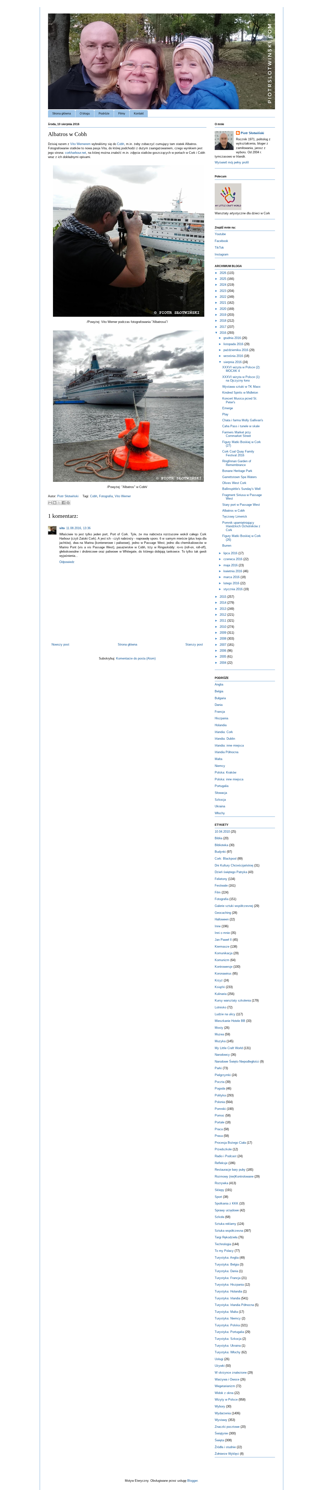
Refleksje (221, 1163)
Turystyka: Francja (227, 1278)
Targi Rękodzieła (226, 1237)
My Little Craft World (229, 1048)
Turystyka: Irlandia (227, 1298)
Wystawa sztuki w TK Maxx (241, 386)
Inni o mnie (222, 933)
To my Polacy (224, 1251)
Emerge (227, 408)
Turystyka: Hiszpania (229, 1284)
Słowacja (221, 793)
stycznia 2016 (233, 589)
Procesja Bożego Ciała (230, 1142)
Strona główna (61, 113)
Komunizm (222, 960)
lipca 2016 (230, 553)
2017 (223, 327)
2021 (223, 302)
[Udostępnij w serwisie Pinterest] (68, 502)
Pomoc (219, 1115)
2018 (223, 320)
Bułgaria (220, 698)
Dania (219, 705)
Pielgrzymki (223, 1075)
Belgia (219, 691)
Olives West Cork (234, 483)
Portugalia (221, 786)
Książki (220, 987)
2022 (223, 297)
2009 (223, 632)
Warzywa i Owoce (227, 1379)
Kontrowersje (223, 966)
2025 (223, 279)
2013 (223, 609)
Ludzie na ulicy (225, 1014)
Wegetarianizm (225, 1386)
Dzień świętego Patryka (231, 872)
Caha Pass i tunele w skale (241, 426)
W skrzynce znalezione (231, 1372)
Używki (220, 1365)
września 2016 (233, 356)
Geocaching (223, 912)
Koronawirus (223, 973)
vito (62, 528)
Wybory (220, 1406)
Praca (219, 1129)
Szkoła (219, 1217)
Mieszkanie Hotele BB (230, 1021)
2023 (223, 291)
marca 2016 (231, 577)
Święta (219, 1440)
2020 (223, 309)
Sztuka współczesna (229, 1230)
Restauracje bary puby (230, 1169)
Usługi (219, 1359)
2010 (223, 627)
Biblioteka (221, 845)
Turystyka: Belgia (227, 1264)
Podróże (104, 113)
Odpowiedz (66, 562)
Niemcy (220, 766)
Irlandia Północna (226, 752)
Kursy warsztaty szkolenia (233, 1000)
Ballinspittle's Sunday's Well (241, 489)
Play (225, 414)
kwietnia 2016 (233, 571)
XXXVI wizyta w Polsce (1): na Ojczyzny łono (241, 378)
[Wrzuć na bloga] (54, 502)
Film (218, 892)
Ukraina (220, 806)
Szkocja (220, 799)
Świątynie (221, 1433)
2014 (223, 602)
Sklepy (219, 1190)
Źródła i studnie (225, 1447)
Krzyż (219, 980)
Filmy (121, 113)
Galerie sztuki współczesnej (234, 906)
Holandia (221, 725)
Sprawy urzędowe (227, 1210)
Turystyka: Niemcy (228, 1318)
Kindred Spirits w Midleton (240, 392)
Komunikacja (223, 953)
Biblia (218, 838)
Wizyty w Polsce (226, 1399)
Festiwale (221, 885)
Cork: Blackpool (225, 858)
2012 (223, 614)
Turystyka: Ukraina (228, 1345)
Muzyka (220, 1041)
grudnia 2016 (232, 338)
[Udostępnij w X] (59, 502)
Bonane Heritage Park (237, 471)
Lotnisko (220, 1007)
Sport (218, 1197)
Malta (218, 759)
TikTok (219, 247)
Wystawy (221, 1420)
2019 (223, 314)
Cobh (120, 144)
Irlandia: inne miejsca (229, 745)
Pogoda (220, 1088)
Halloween (222, 919)
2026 (223, 273)
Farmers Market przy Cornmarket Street (236, 434)
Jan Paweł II (223, 939)
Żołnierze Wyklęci (227, 1453)
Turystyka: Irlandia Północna (234, 1305)
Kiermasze (222, 946)
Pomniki (220, 1109)
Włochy (220, 813)
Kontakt (139, 113)
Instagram (221, 254)
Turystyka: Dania (226, 1271)
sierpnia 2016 (233, 362)
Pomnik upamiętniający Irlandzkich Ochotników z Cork (241, 526)
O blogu (85, 113)
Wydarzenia (223, 1413)
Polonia (220, 1102)
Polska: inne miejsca (229, 779)
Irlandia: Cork (224, 732)
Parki (218, 1068)
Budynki (220, 851)
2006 (223, 650)
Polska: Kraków (225, 772)
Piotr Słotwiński (68, 496)
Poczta (219, 1082)
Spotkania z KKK (226, 1203)
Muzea (219, 1034)
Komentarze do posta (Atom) (136, 658)
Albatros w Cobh (233, 510)
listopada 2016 (233, 344)
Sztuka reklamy (225, 1224)
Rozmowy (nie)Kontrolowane (234, 1176)
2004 (223, 662)
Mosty (219, 1027)
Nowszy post (60, 644)
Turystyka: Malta (226, 1312)
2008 (223, 638)
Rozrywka (221, 1183)
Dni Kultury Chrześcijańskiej (234, 865)
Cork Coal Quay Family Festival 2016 (238, 453)
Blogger (192, 1480)
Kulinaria (221, 994)
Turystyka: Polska (227, 1325)
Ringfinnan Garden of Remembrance (236, 463)
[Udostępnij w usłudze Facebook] (63, 502)
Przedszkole (223, 1149)
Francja (220, 711)
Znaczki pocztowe (227, 1426)
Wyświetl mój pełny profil (232, 162)
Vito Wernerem (80, 144)
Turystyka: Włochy (227, 1352)
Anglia (219, 684)
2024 (223, 284)
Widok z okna (224, 1393)
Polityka (220, 1095)
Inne (218, 926)
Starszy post (194, 644)
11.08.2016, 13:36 (78, 528)
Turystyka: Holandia (228, 1291)
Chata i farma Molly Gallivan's (242, 420)
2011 (223, 620)
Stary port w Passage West (241, 504)
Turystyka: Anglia (227, 1257)
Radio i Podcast (225, 1156)
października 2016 (236, 350)
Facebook (221, 241)
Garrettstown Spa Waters (239, 477)
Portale (219, 1122)
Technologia (223, 1244)
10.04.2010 (222, 831)
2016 (223, 332)
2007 (223, 644)
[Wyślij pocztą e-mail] (50, 502)
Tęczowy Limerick (234, 516)
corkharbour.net (75, 152)
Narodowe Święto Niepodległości (237, 1061)
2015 (223, 596)
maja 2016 (231, 565)
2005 (223, 656)
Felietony (221, 879)
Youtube (220, 234)
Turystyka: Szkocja (228, 1339)
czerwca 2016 (233, 559)
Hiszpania (221, 718)
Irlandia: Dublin (225, 738)
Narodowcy (222, 1054)
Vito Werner (123, 496)
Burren (226, 545)
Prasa (219, 1136)
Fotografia (106, 496)
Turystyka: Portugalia (229, 1332)
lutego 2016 (231, 583)
